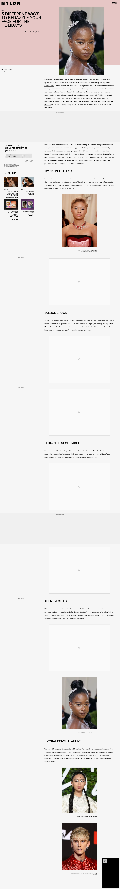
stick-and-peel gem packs (69, 151)
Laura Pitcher (7, 69)
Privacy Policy (14, 166)
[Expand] (104, 860)
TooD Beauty (95, 327)
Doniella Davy (49, 85)
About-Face (108, 327)
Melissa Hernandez (51, 327)
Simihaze (66, 148)
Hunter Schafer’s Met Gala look (92, 451)
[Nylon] (11, 3)
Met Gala (65, 98)
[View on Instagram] (79, 282)
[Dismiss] (117, 860)
